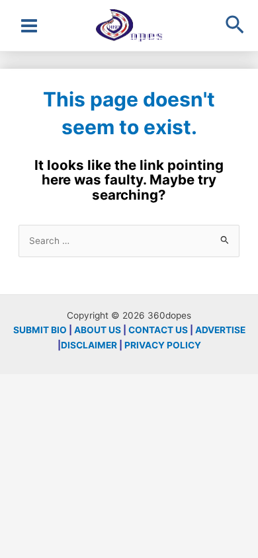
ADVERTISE (220, 330)
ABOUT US (97, 330)
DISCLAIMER (89, 345)
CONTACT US (158, 330)
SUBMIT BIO (40, 330)
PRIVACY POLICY (162, 345)
